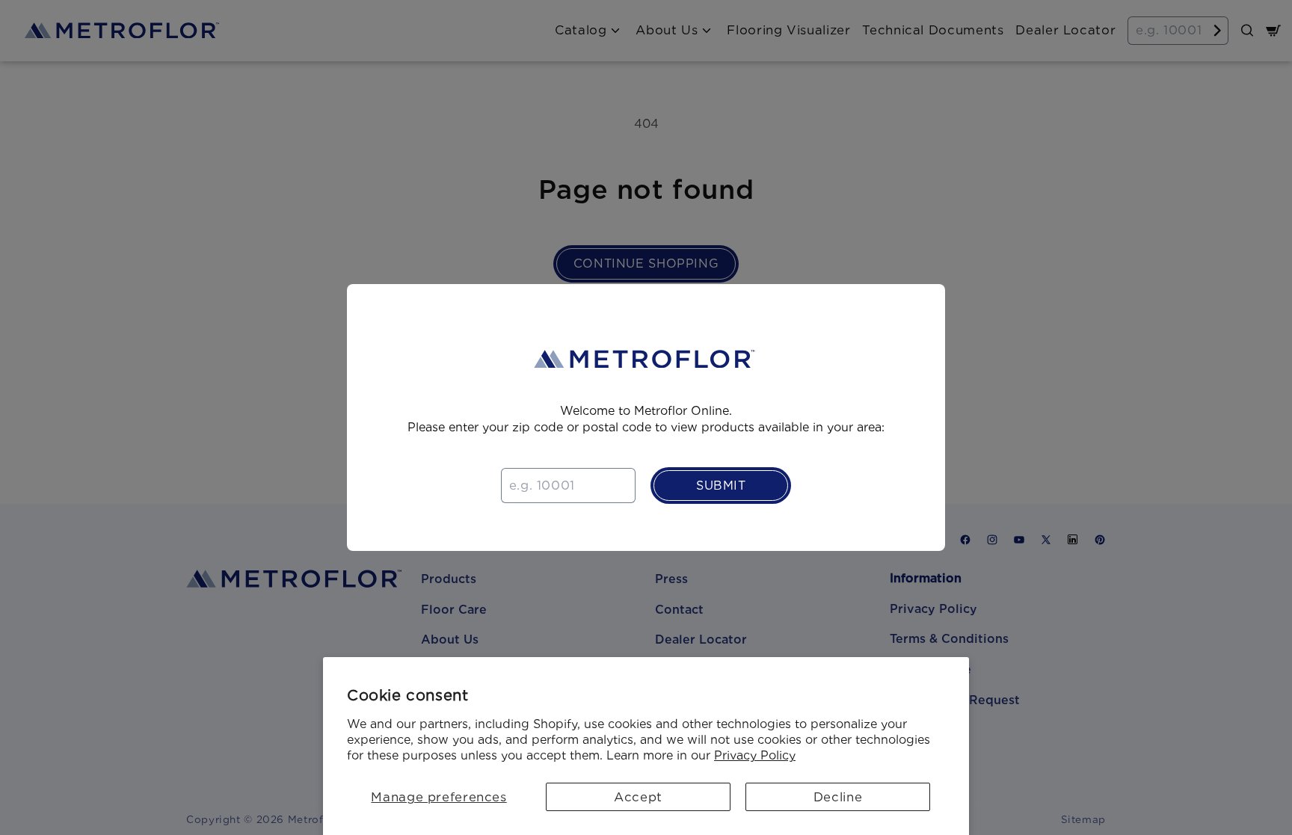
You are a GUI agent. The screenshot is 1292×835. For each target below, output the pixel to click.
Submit (721, 485)
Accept (638, 796)
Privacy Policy (755, 755)
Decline (837, 796)
